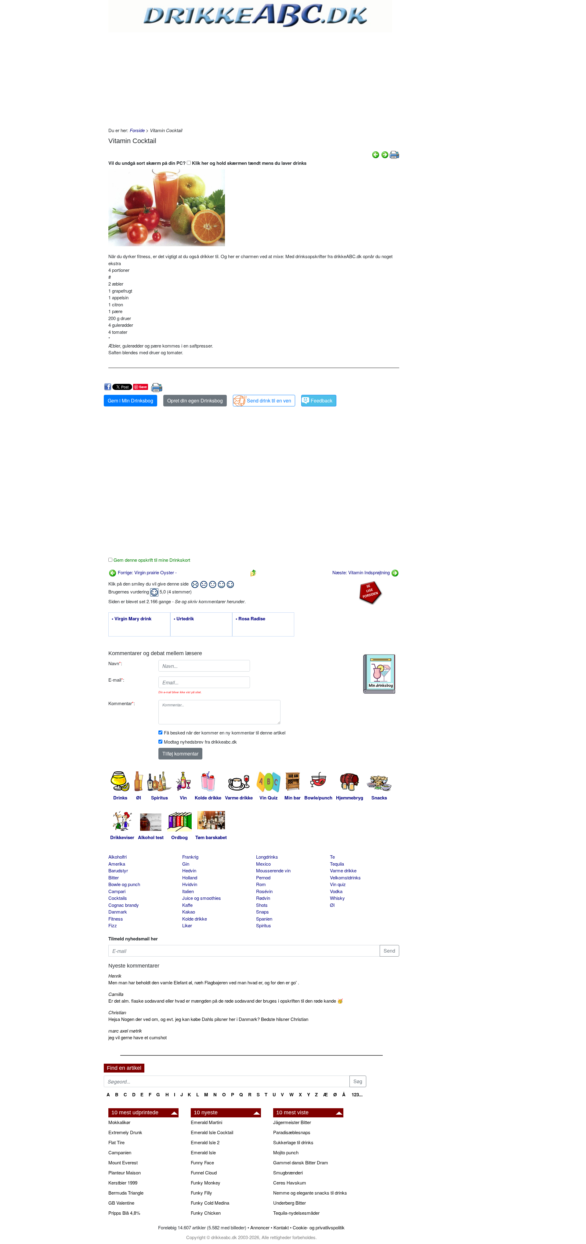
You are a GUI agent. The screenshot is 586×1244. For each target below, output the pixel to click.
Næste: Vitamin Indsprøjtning (361, 572)
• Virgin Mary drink (131, 619)
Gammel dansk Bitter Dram (300, 1162)
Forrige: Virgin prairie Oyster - (147, 572)
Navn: (115, 663)
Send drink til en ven (269, 400)
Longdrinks (267, 856)
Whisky (337, 898)
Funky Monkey (205, 1182)
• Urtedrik (184, 619)
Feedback (321, 400)
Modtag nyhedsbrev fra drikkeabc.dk (200, 741)
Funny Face (202, 1162)
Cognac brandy (123, 905)
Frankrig (190, 856)
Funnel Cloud (204, 1172)
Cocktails (117, 898)
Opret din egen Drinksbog (195, 400)
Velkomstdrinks (345, 877)
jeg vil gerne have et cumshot (137, 1037)
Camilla (115, 994)
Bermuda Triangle (125, 1192)
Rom (261, 884)
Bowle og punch (124, 884)
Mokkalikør (119, 1122)
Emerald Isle (203, 1152)
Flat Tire (116, 1142)
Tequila (337, 863)
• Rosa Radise (250, 619)
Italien (188, 891)
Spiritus (263, 925)
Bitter (113, 877)
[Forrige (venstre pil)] (375, 154)
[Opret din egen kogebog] (379, 674)
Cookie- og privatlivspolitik (319, 1227)
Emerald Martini (206, 1122)
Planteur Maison (124, 1172)
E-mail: (116, 679)
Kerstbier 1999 (122, 1182)
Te (332, 856)
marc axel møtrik (125, 1030)
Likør (187, 925)
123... (357, 1094)
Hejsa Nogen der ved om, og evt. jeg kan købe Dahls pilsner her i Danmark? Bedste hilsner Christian (208, 1019)
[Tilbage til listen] (253, 572)
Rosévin (264, 891)
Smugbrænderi (288, 1172)
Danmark (117, 911)
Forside (137, 130)
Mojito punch (285, 1152)
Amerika (116, 863)
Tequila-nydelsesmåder (296, 1213)
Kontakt (281, 1227)
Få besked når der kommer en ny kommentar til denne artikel (224, 732)
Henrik (114, 975)
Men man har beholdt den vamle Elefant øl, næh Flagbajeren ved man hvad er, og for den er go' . (203, 982)
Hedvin (189, 870)
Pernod (263, 877)
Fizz (112, 925)
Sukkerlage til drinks (293, 1142)
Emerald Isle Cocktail (212, 1132)
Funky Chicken (206, 1213)
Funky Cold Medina (210, 1202)
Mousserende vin (273, 870)
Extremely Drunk (125, 1132)
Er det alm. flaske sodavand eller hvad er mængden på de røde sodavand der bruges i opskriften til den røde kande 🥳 (225, 1000)
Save (143, 386)
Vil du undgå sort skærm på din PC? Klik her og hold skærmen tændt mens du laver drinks (207, 163)
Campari (116, 891)
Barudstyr (118, 870)
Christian (117, 1012)
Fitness (115, 918)
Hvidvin (189, 884)
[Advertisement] (253, 78)
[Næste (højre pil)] (384, 154)
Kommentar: (121, 703)
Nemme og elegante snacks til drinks (310, 1192)
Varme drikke (343, 870)
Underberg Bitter (289, 1202)
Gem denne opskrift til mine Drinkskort (151, 560)
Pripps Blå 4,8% (124, 1213)
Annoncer (259, 1227)
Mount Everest (123, 1162)
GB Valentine (121, 1202)
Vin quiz (338, 884)
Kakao (188, 911)
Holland (189, 877)
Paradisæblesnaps (291, 1132)
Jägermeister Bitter (292, 1122)
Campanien (119, 1152)
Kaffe (187, 905)
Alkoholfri (117, 856)
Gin (185, 863)
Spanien (264, 918)
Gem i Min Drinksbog (130, 400)
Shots (262, 905)
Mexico (263, 863)
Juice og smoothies (201, 898)
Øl (332, 905)
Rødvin (263, 898)
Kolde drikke (194, 918)
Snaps (262, 911)
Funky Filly (201, 1192)
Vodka (336, 891)
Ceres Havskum (289, 1182)
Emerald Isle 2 (205, 1142)
